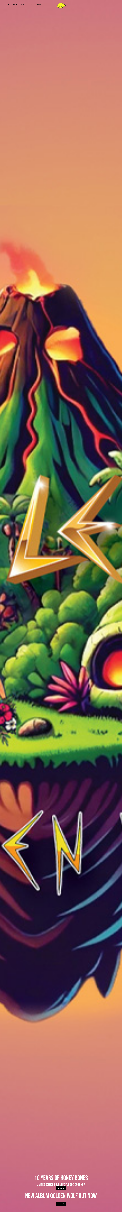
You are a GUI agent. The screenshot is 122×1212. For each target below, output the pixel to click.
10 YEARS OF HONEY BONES (61, 1178)
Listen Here (61, 1204)
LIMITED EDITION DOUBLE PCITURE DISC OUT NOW (61, 1185)
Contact (31, 4)
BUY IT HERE (61, 1188)
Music (22, 4)
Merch (15, 4)
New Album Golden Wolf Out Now (61, 1196)
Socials (39, 4)
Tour (8, 4)
